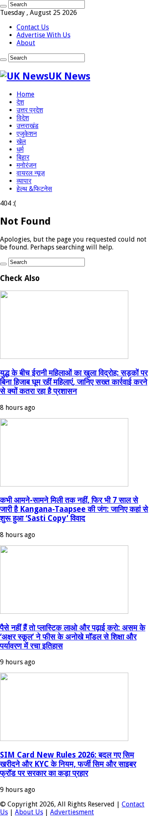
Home (25, 94)
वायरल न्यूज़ (31, 173)
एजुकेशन (27, 134)
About (26, 43)
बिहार (23, 157)
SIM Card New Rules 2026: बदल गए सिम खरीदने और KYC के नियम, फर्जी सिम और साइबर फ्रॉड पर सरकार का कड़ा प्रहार (68, 764)
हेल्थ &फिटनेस (34, 189)
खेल (21, 141)
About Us (29, 812)
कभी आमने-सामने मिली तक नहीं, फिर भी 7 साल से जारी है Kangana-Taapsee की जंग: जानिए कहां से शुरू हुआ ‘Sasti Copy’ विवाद (74, 509)
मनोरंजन (26, 165)
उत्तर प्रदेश (30, 110)
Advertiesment (72, 812)
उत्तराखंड (27, 126)
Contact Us (33, 27)
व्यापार (24, 181)
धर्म (20, 149)
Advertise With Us (43, 35)
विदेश (23, 118)
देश (20, 102)
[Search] (3, 6)
